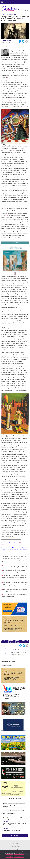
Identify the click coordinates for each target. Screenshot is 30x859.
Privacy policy (19, 856)
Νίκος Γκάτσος (18, 641)
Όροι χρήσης (15, 849)
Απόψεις (3, 14)
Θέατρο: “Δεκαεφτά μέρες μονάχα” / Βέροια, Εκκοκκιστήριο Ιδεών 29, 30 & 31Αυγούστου (14, 818)
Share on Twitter (23, 41)
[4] (7, 215)
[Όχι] (27, 854)
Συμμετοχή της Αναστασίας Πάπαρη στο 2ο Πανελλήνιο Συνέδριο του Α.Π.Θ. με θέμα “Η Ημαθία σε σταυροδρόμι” (13, 812)
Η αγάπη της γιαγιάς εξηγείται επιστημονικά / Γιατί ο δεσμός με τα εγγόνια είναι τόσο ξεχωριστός (14, 805)
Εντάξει (9, 856)
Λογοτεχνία (13, 14)
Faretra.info (7, 40)
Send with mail (26, 41)
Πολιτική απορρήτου (15, 846)
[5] (20, 237)
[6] (12, 293)
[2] (9, 100)
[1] (7, 77)
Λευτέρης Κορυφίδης (6, 46)
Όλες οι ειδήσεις (15, 835)
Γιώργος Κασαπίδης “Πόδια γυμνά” (12, 830)
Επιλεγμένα (4, 640)
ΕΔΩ (19, 542)
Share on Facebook (20, 41)
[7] (10, 514)
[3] (13, 150)
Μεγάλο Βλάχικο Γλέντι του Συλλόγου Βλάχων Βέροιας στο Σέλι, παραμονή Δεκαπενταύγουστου (14, 825)
